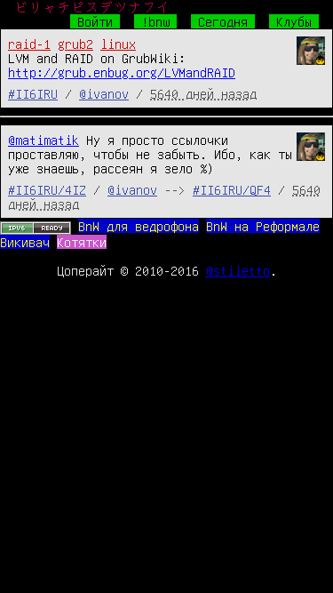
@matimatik (43, 139)
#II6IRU (33, 93)
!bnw (155, 21)
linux (118, 43)
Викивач (25, 242)
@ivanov (104, 93)
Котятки (82, 242)
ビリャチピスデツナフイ (92, 7)
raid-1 (29, 43)
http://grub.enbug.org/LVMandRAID (121, 72)
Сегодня (223, 21)
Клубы (294, 21)
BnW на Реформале (263, 226)
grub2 (75, 43)
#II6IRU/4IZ (47, 189)
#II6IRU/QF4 (232, 189)
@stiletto (238, 270)
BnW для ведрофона (138, 226)
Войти (95, 21)
